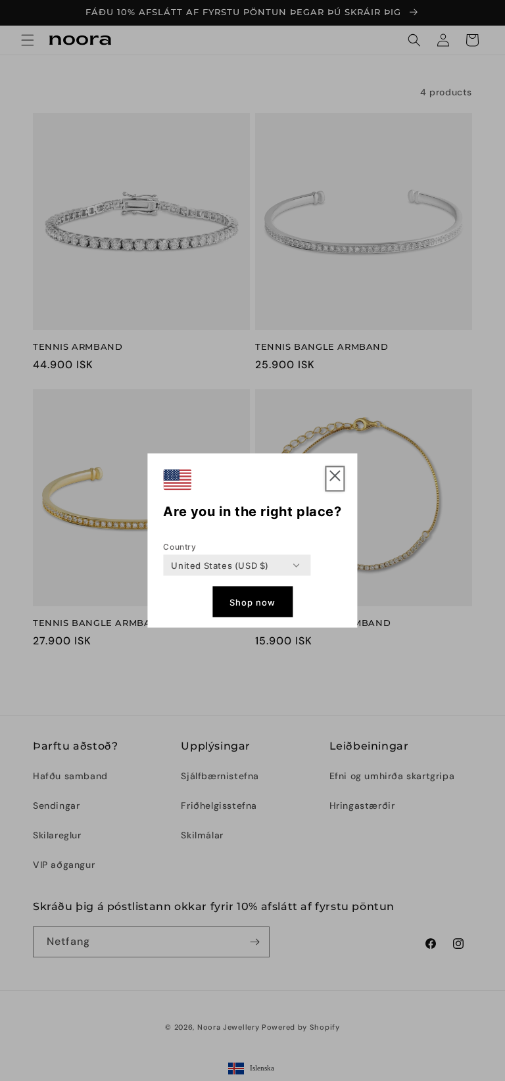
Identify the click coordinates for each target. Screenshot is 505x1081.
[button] (335, 479)
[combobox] (220, 565)
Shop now (252, 601)
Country (179, 547)
